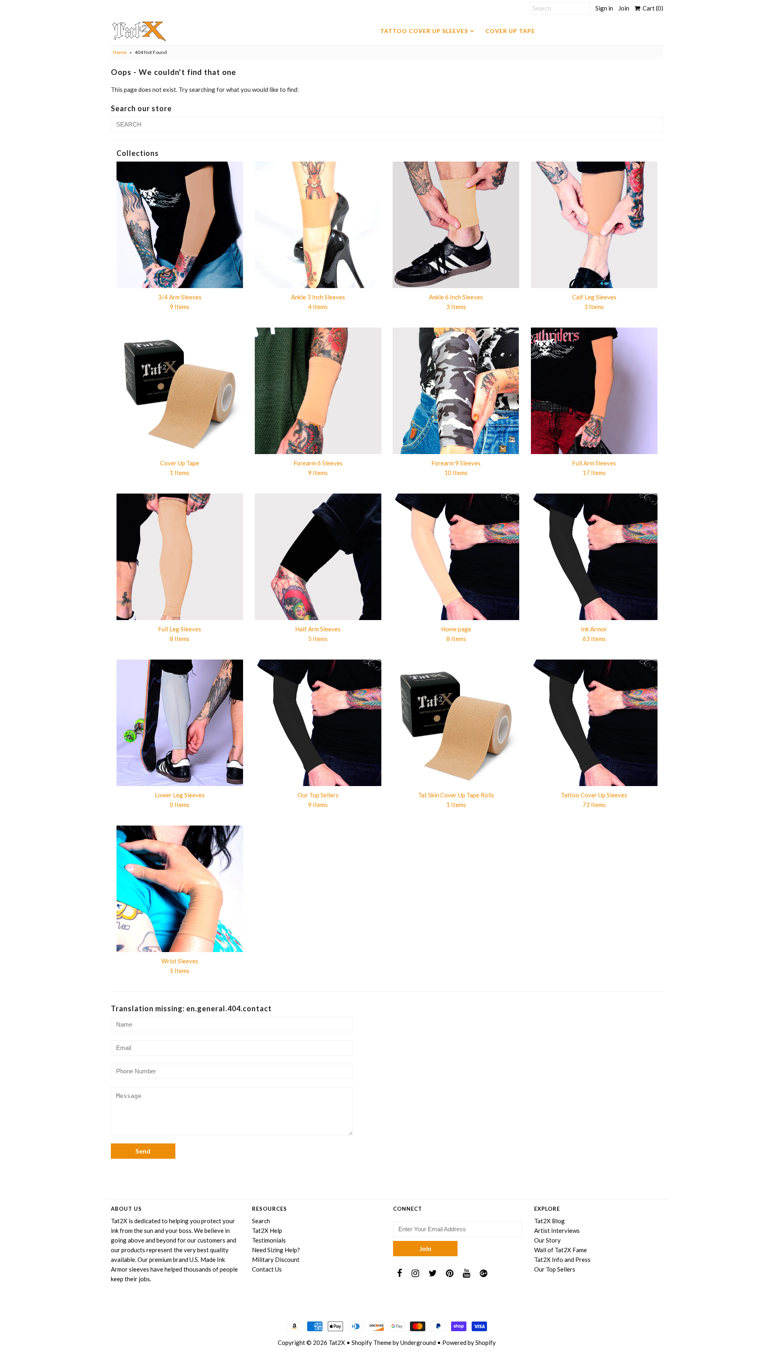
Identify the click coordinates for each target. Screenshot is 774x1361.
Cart (651, 8)
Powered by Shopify (469, 1342)
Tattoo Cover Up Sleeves (424, 30)
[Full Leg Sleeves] (180, 557)
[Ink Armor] (594, 557)
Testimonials (269, 1240)
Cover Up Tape (510, 30)
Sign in (604, 8)
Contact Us (267, 1269)
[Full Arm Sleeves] (594, 391)
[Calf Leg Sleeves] (594, 225)
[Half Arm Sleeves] (318, 557)
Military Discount (276, 1259)
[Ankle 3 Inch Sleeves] (318, 225)
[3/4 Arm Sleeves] (180, 225)
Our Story (547, 1240)
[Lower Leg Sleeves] (180, 723)
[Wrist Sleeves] (180, 889)
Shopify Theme (371, 1342)
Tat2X (337, 1342)
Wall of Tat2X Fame (560, 1249)
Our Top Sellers (554, 1269)
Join (623, 8)
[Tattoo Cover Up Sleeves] (594, 723)
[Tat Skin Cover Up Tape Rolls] (456, 723)
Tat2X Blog (549, 1220)
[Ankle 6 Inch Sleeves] (456, 225)
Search (261, 1220)
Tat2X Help (267, 1230)
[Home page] (456, 557)
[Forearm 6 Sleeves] (318, 391)
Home (120, 52)
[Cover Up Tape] (180, 391)
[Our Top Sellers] (318, 723)
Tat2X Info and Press (562, 1259)
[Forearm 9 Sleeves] (456, 391)
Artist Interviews (557, 1230)
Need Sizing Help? (276, 1249)
